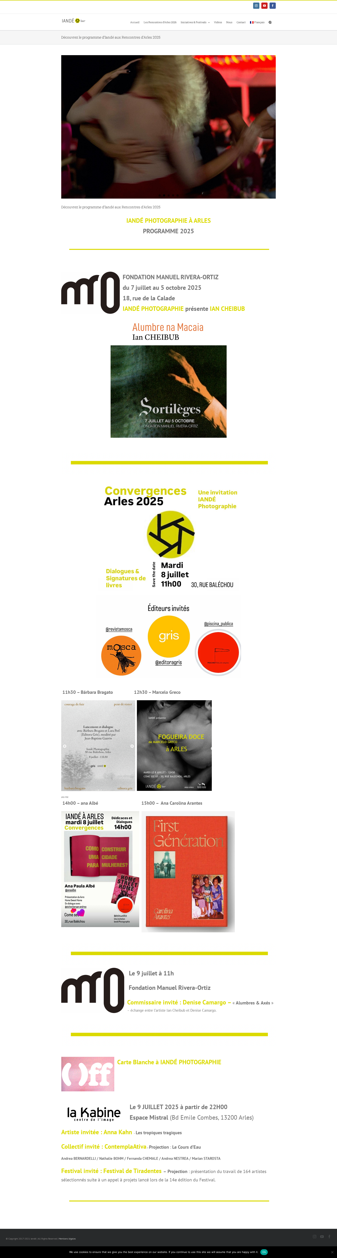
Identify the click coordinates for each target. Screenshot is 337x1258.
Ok (264, 1252)
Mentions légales (67, 1238)
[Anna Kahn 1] (168, 127)
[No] (332, 1252)
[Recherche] (270, 22)
